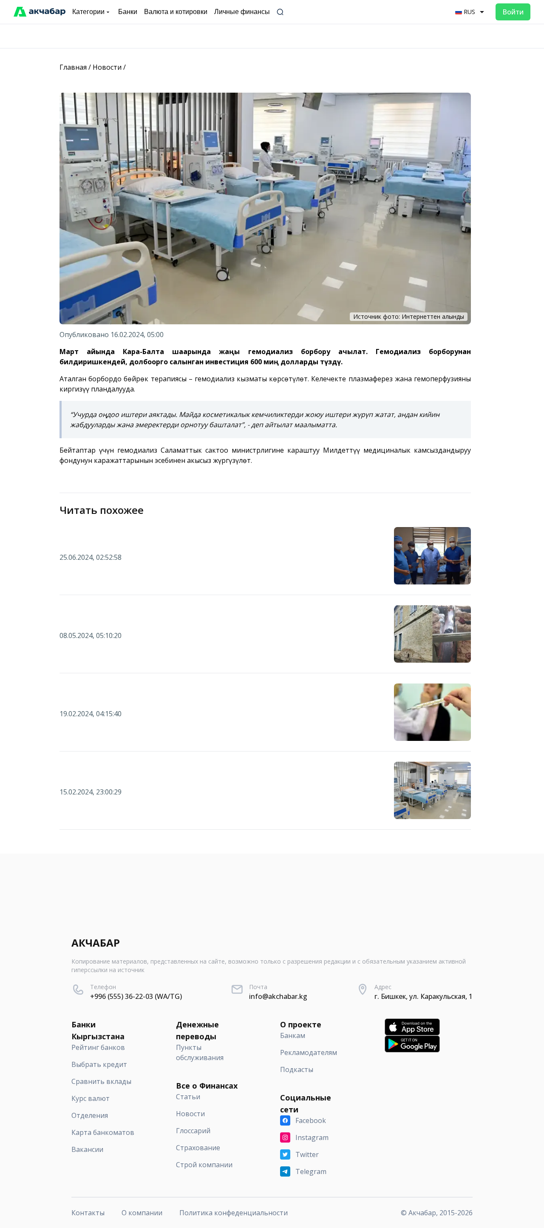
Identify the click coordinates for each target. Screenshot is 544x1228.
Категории (88, 11)
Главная (73, 67)
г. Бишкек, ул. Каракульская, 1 (423, 996)
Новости (107, 67)
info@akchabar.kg (278, 996)
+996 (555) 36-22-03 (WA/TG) (136, 996)
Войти (513, 12)
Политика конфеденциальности (233, 1212)
